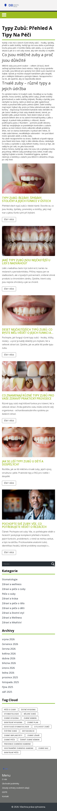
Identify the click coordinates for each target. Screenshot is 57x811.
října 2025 (7, 687)
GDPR (4, 792)
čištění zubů (10, 731)
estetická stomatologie (16, 727)
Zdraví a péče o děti (13, 608)
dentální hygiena (13, 722)
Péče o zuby (9, 593)
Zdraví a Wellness (12, 617)
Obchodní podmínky (10, 783)
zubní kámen (30, 718)
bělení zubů (30, 714)
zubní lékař (33, 735)
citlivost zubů (41, 727)
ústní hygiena (28, 709)
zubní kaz (43, 748)
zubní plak (32, 722)
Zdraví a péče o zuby (13, 589)
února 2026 (8, 667)
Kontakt (5, 796)
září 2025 (7, 691)
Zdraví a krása (10, 598)
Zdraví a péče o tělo (13, 603)
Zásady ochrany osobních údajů (15, 788)
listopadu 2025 (10, 682)
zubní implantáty (13, 735)
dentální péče (11, 752)
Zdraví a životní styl (13, 612)
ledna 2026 (8, 672)
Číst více (9, 219)
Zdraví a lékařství (11, 622)
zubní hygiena (11, 718)
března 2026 (9, 663)
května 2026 (9, 653)
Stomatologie (9, 579)
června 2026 (9, 648)
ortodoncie (28, 731)
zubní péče (9, 740)
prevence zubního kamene (17, 744)
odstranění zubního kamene (18, 748)
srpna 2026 (8, 639)
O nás (4, 779)
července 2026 (10, 644)
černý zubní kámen (30, 740)
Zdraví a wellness (11, 584)
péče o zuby (10, 709)
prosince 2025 (10, 677)
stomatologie (11, 714)
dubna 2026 (8, 658)
